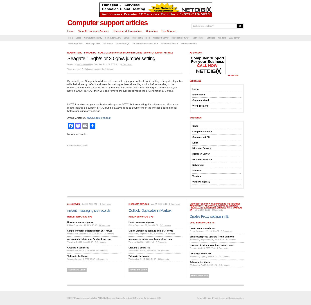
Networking (198, 38)
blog (70, 38)
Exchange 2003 (75, 43)
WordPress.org (200, 106)
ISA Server (108, 43)
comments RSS (154, 298)
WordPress (213, 298)
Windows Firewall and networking (214, 207)
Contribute (152, 31)
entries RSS (131, 298)
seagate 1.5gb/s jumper (83, 69)
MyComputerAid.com (99, 117)
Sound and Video (76, 269)
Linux (126, 38)
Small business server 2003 (145, 43)
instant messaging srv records (88, 210)
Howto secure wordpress (80, 222)
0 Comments (126, 64)
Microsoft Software (181, 38)
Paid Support (168, 31)
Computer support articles (107, 23)
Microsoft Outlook (139, 204)
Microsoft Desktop (141, 38)
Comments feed (200, 100)
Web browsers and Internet (225, 204)
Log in (195, 89)
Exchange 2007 (93, 43)
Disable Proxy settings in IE (209, 216)
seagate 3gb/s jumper (103, 69)
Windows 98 (222, 206)
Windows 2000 (197, 206)
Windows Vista (224, 208)
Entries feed (198, 94)
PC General (90, 53)
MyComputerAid (84, 64)
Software (211, 38)
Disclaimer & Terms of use (127, 31)
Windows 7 (210, 206)
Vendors (222, 38)
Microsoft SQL (122, 43)
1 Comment (108, 234)
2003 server (234, 38)
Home (70, 31)
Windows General (169, 43)
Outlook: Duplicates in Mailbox (150, 210)
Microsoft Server (160, 38)
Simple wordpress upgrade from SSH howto (89, 231)
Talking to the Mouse (77, 256)
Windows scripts (189, 43)
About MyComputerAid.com (93, 31)
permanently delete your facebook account (89, 239)
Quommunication (235, 298)
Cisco (78, 38)
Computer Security (93, 38)
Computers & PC (113, 38)
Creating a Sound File (78, 247)
